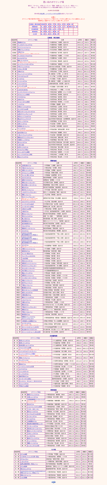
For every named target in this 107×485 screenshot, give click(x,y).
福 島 (71, 24)
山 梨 (76, 26)
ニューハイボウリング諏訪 (27, 354)
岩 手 (52, 24)
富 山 (52, 29)
